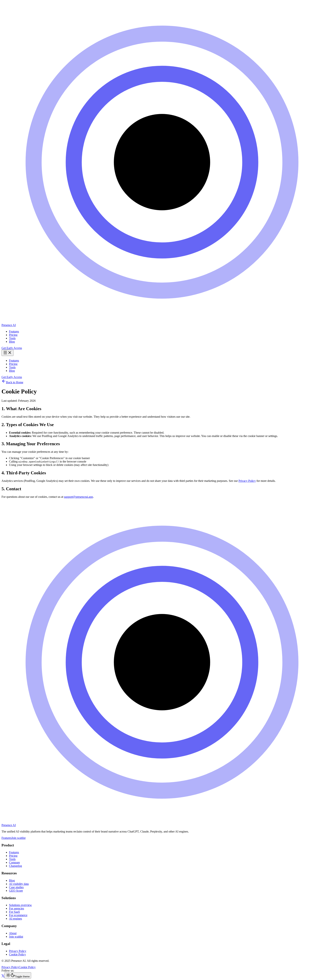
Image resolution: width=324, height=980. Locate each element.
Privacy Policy (247, 480)
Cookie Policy (17, 954)
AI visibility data (19, 883)
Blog (12, 341)
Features (14, 331)
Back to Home (14, 382)
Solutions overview (20, 905)
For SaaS (14, 911)
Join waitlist (18, 837)
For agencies (16, 908)
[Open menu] (8, 353)
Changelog (15, 865)
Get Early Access (12, 348)
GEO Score (16, 890)
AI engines (15, 918)
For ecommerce (18, 915)
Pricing (13, 334)
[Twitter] (3, 976)
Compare (14, 862)
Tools (12, 338)
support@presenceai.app (78, 496)
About (12, 933)
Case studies (16, 887)
